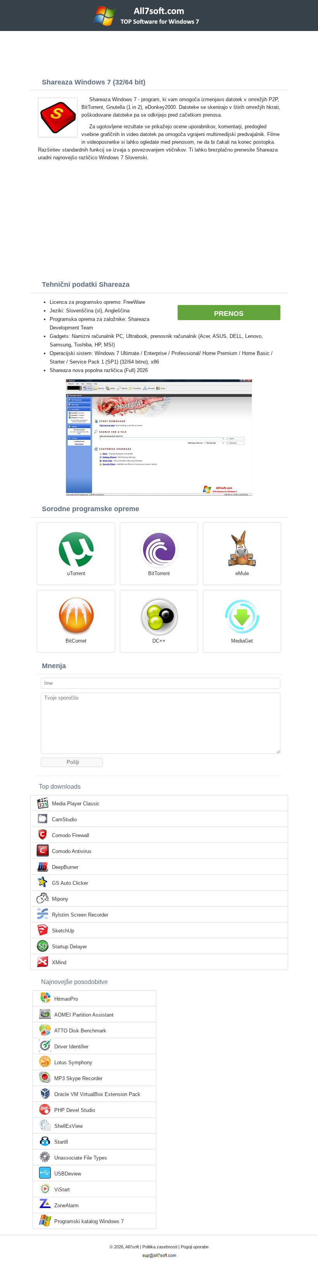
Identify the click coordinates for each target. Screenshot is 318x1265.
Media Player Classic (76, 804)
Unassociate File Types (80, 1158)
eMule (242, 573)
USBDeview (67, 1174)
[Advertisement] (159, 52)
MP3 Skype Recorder (78, 1078)
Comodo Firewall (70, 835)
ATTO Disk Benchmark (80, 1031)
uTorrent (76, 573)
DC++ (159, 641)
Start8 (61, 1142)
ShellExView (68, 1126)
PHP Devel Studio (74, 1110)
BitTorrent (159, 573)
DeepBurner (65, 867)
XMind (59, 962)
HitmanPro (66, 999)
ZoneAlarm (66, 1205)
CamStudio (64, 819)
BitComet (76, 641)
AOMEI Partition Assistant (84, 1015)
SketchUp (63, 931)
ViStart (62, 1190)
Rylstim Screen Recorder (80, 915)
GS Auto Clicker (70, 883)
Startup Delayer (69, 947)
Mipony (60, 899)
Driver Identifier (71, 1047)
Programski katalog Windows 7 (89, 1221)
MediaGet (242, 641)
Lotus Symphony (73, 1062)
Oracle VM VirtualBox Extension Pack (97, 1094)
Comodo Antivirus (72, 851)
